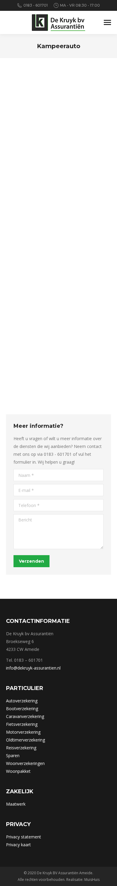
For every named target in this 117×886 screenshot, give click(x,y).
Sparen (13, 755)
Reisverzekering (21, 748)
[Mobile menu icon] (107, 22)
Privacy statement (23, 837)
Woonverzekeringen (25, 763)
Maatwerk (16, 804)
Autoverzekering (22, 701)
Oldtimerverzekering (25, 740)
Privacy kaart (18, 844)
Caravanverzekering (25, 716)
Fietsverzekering (22, 724)
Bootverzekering (22, 708)
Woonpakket (18, 771)
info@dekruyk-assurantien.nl (33, 668)
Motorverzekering (23, 732)
